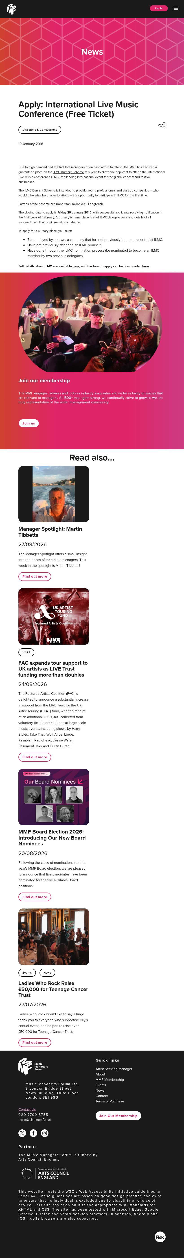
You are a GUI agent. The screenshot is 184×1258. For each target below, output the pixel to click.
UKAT (26, 652)
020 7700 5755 (33, 1114)
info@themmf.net (35, 1119)
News (47, 972)
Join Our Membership (118, 1115)
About (100, 1074)
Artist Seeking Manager (114, 1068)
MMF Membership (110, 1079)
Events (27, 972)
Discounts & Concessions (39, 130)
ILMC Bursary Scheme (68, 172)
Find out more (34, 576)
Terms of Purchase (110, 1101)
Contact (102, 1095)
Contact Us (27, 1109)
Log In (158, 8)
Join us (28, 423)
